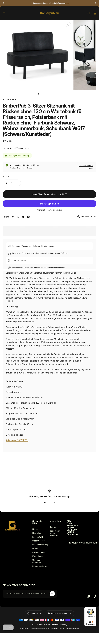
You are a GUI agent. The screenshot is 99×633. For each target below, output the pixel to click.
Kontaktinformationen (72, 628)
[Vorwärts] (95, 3)
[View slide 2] (48, 502)
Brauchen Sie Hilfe (88, 217)
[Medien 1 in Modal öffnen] (68, 24)
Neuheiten (36, 533)
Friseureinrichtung (40, 544)
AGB (47, 628)
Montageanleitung (40, 566)
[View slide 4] (54, 502)
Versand (61, 628)
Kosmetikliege (38, 552)
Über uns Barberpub (37, 561)
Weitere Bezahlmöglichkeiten (49, 210)
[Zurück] (3, 3)
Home (35, 529)
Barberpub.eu (49, 13)
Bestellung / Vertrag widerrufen (55, 533)
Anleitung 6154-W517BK (17, 440)
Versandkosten (22, 148)
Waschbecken (38, 541)
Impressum (54, 628)
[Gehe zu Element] (38, 93)
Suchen (53, 527)
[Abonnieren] (52, 593)
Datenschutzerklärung (38, 628)
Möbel (35, 548)
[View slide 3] (51, 502)
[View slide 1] (44, 502)
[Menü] (94, 608)
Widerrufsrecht (24, 628)
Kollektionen (37, 556)
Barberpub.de (9, 99)
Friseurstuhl (37, 537)
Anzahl (6, 176)
